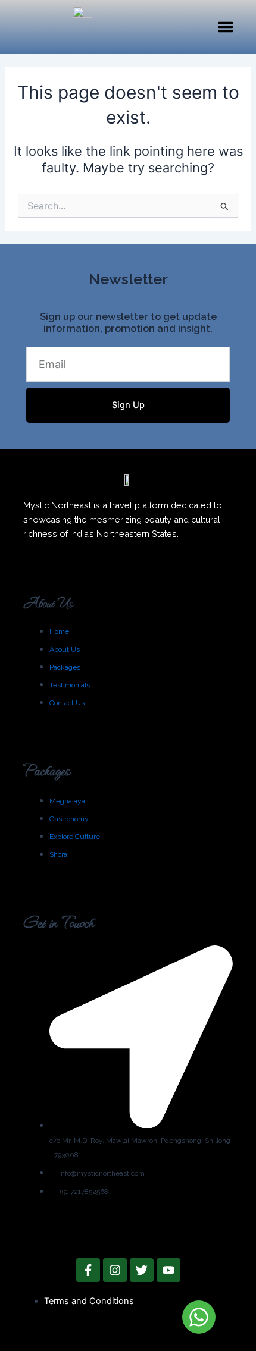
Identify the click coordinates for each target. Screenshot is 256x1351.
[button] (225, 26)
